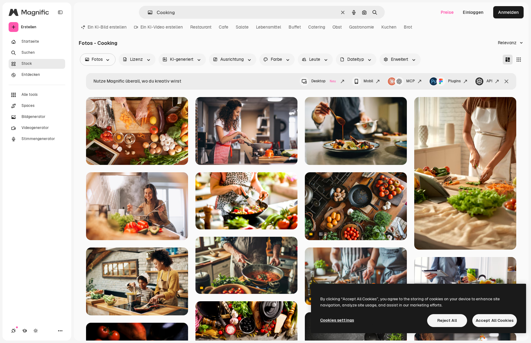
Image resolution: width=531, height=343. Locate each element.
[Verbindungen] (13, 331)
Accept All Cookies (494, 320)
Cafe (223, 27)
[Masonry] (508, 59)
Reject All (447, 320)
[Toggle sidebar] (60, 12)
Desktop (323, 81)
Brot (408, 27)
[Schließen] (506, 81)
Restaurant (200, 27)
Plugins (454, 81)
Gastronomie (361, 27)
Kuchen (388, 27)
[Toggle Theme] (36, 331)
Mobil (368, 81)
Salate (242, 27)
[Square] (519, 59)
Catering (316, 27)
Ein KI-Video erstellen (161, 27)
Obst (337, 27)
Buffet (295, 27)
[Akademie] (25, 331)
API (489, 81)
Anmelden (508, 12)
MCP (410, 81)
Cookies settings (337, 320)
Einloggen (473, 12)
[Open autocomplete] (147, 12)
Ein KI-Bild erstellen (107, 27)
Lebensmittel (268, 27)
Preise (447, 12)
